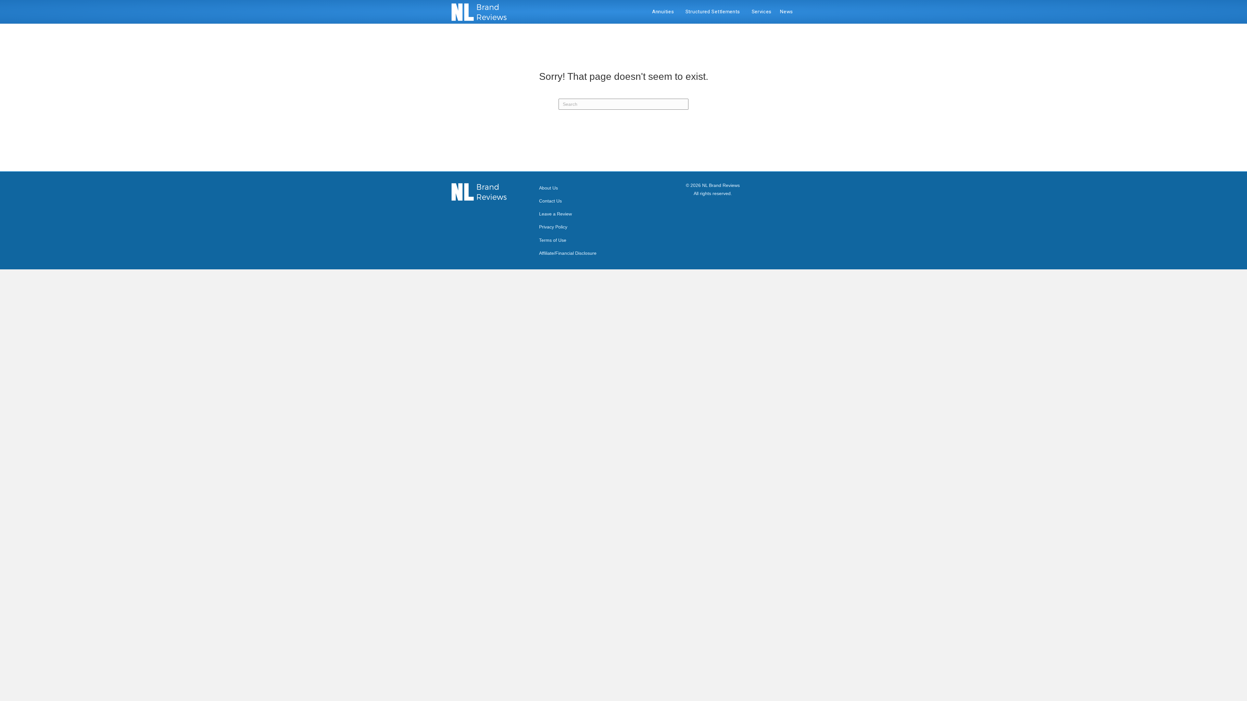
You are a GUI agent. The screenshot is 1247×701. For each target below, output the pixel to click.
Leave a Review (555, 213)
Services (762, 12)
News (786, 12)
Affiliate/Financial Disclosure (568, 253)
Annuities (664, 12)
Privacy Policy (553, 226)
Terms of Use (552, 240)
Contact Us (550, 200)
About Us (548, 188)
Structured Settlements (714, 12)
